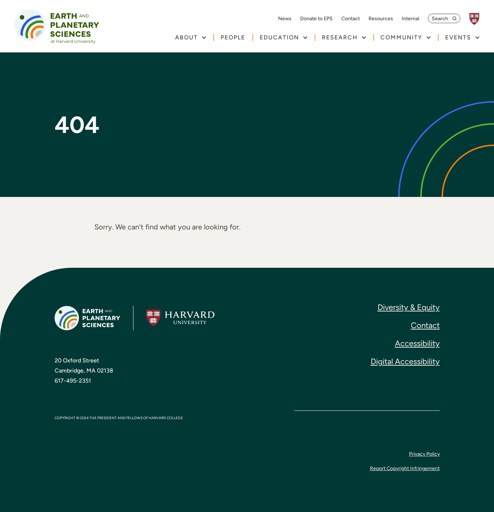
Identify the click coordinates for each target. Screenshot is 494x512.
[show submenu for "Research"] (363, 37)
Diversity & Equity (409, 307)
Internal (410, 18)
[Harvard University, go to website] (478, 19)
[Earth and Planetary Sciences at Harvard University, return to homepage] (56, 26)
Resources (381, 18)
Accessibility (417, 343)
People (233, 37)
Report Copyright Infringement (405, 468)
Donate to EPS (316, 18)
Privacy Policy (424, 454)
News (284, 18)
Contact (350, 18)
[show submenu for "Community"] (428, 37)
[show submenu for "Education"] (305, 37)
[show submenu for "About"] (203, 37)
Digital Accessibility (405, 361)
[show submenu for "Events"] (477, 37)
